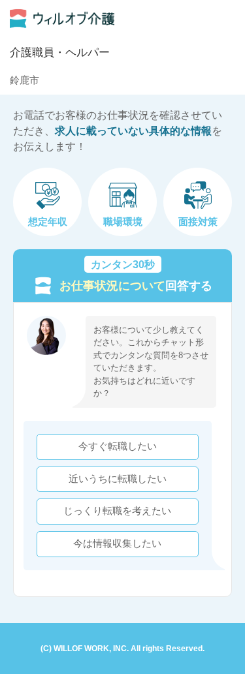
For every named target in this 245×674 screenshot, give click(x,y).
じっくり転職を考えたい (117, 511)
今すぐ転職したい (117, 446)
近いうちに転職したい (118, 479)
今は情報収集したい (117, 543)
